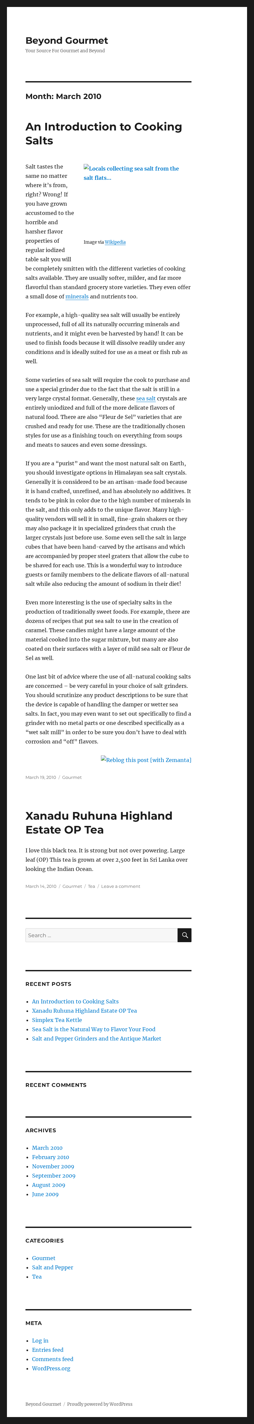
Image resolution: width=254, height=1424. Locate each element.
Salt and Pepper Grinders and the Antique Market (96, 1038)
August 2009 (48, 1185)
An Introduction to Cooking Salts (75, 1001)
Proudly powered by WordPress (100, 1404)
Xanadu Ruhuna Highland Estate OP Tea (84, 1010)
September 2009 (54, 1175)
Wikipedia (115, 242)
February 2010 (50, 1157)
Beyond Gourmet (66, 40)
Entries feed (48, 1350)
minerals (77, 296)
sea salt (146, 398)
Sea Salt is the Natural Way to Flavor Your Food (93, 1029)
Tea (91, 886)
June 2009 (45, 1194)
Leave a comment (120, 886)
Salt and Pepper (52, 1267)
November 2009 (53, 1166)
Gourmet (72, 777)
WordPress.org (51, 1368)
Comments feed (52, 1359)
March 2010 (47, 1147)
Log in (40, 1340)
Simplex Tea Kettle (57, 1020)
